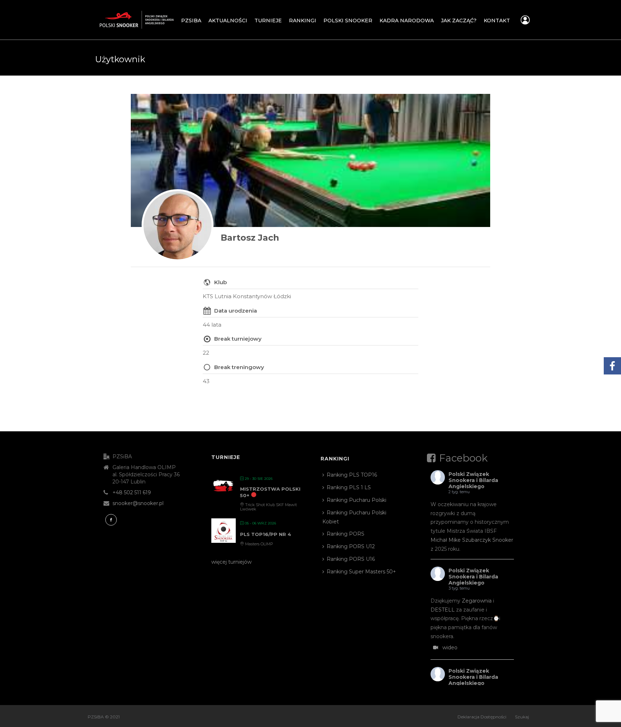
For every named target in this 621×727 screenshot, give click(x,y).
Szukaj (522, 716)
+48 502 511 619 (131, 492)
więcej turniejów (231, 562)
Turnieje (268, 20)
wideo (449, 647)
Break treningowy (239, 367)
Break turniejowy (238, 338)
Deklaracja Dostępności (481, 716)
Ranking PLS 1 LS (349, 487)
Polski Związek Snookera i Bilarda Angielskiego (473, 480)
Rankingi (302, 20)
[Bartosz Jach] (177, 225)
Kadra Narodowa (407, 20)
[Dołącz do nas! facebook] (111, 520)
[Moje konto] (525, 22)
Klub (220, 282)
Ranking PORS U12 (351, 546)
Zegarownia (477, 600)
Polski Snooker (347, 20)
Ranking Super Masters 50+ (361, 571)
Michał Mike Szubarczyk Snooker (472, 540)
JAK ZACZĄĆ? (459, 20)
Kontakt (497, 20)
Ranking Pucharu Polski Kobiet (354, 517)
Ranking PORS (345, 534)
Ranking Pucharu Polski (356, 500)
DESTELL (443, 609)
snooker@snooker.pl (138, 503)
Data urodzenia (235, 310)
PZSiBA (191, 20)
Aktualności (227, 20)
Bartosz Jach (250, 237)
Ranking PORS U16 (351, 559)
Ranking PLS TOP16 (352, 475)
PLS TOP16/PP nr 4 (265, 534)
